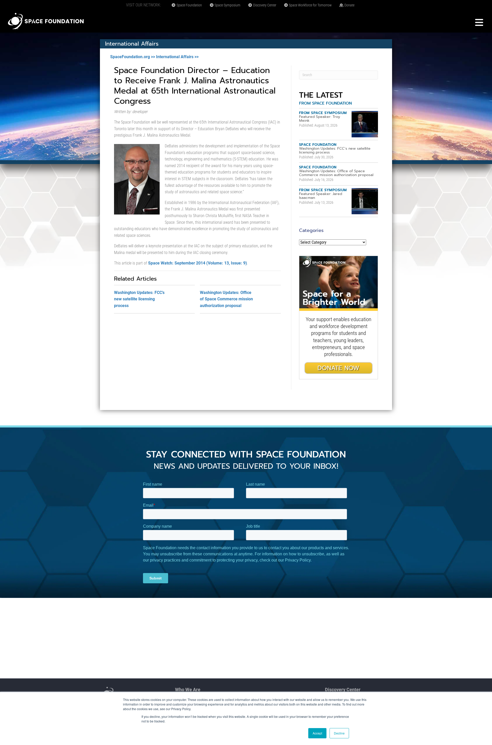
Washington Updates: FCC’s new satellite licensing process (139, 299)
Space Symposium (227, 5)
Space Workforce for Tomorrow (310, 5)
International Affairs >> (177, 56)
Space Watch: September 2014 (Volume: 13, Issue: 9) (197, 263)
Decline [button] (339, 733)
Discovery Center (264, 5)
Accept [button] (317, 733)
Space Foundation (189, 5)
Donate (349, 5)
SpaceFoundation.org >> (132, 56)
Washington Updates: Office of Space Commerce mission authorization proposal (226, 299)
